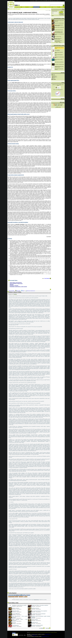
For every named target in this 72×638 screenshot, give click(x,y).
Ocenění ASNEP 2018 (16, 613)
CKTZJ (42, 0)
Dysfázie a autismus (15, 608)
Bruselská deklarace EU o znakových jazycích (58, 41)
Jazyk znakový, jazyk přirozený (16, 282)
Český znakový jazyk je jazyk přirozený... (59, 69)
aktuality (35, 632)
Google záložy (18, 290)
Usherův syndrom (35, 619)
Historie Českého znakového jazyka (59, 52)
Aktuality (55, 104)
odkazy (56, 632)
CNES (50, 0)
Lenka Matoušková (15, 625)
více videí (47, 628)
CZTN (44, 0)
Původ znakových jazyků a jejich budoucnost (59, 20)
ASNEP (36, 0)
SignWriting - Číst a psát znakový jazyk (59, 57)
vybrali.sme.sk (33, 290)
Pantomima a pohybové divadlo (37, 625)
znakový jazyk (42, 632)
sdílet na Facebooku (11, 290)
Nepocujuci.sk (54, 0)
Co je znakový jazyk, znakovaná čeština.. (59, 47)
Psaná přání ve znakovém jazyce (59, 64)
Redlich (15, 294)
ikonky (60, 84)
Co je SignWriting (57, 50)
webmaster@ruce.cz (45, 636)
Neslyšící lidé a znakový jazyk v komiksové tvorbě (59, 66)
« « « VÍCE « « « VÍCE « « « (58, 42)
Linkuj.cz (23, 290)
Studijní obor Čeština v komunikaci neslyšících (40, 605)
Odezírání (12, 284)
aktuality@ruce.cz (48, 634)
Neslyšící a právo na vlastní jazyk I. (59, 27)
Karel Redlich (47, 278)
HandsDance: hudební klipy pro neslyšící (19, 605)
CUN (48, 0)
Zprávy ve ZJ (58, 0)
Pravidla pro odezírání (14, 285)
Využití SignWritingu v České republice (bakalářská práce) (59, 32)
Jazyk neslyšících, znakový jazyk (16, 283)
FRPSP (46, 0)
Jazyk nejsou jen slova (58, 36)
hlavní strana (32, 632)
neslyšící (38, 632)
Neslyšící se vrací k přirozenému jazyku (59, 34)
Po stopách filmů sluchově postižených (38, 613)
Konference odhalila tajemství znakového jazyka (59, 25)
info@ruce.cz (34, 635)
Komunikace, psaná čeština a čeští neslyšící (18, 286)
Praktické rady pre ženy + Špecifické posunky (58, 38)
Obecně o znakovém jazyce (14, 8)
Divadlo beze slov (35, 622)
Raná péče (14, 622)
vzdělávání (46, 632)
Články (56, 105)
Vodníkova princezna (35, 608)
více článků (41, 628)
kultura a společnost (51, 632)
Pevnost (39, 0)
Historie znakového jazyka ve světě (59, 55)
